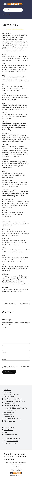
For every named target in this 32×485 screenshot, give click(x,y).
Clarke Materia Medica (17, 29)
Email (4, 352)
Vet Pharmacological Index (12, 406)
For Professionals (12, 441)
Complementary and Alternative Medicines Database (15, 456)
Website (4, 359)
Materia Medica (9, 412)
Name (4, 346)
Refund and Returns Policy (16, 469)
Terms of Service (16, 466)
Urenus (9, 29)
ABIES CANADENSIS (9, 304)
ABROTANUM (24, 304)
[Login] (9, 14)
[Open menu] (4, 15)
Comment (5, 327)
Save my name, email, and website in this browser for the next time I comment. (16, 367)
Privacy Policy (16, 468)
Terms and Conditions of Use (16, 470)
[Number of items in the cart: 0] (6, 14)
